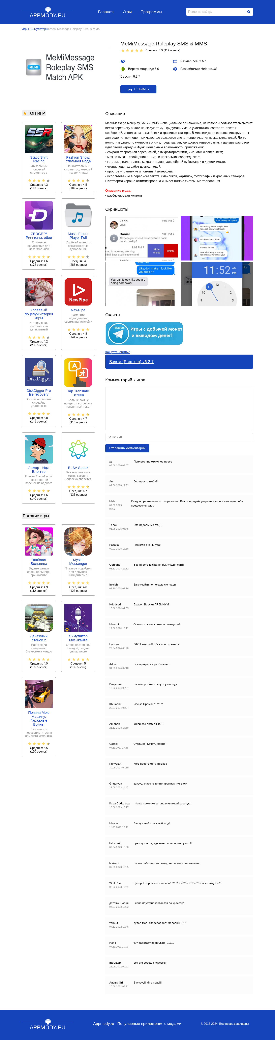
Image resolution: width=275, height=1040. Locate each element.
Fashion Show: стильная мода (78, 159)
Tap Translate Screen (78, 393)
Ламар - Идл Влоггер (38, 470)
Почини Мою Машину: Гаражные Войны (39, 718)
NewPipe (78, 310)
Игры (127, 12)
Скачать (141, 89)
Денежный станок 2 (39, 638)
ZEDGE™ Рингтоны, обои (39, 236)
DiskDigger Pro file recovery (39, 393)
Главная (106, 12)
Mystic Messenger (78, 562)
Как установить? (117, 352)
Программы (151, 12)
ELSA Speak (78, 468)
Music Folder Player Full (78, 236)
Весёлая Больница (39, 562)
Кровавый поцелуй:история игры (39, 314)
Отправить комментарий (127, 448)
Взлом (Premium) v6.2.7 (131, 361)
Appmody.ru (48, 11)
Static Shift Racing (39, 159)
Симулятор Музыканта (78, 638)
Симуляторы (39, 29)
